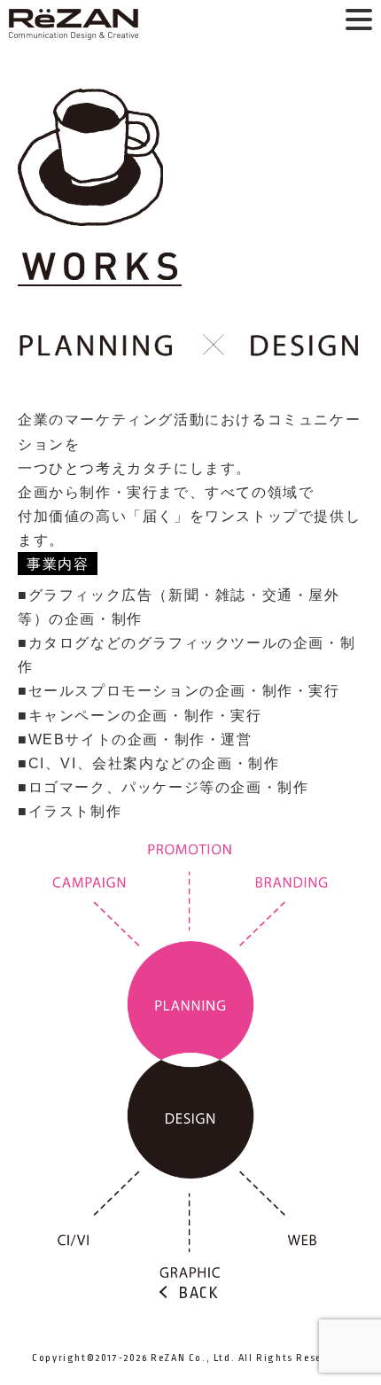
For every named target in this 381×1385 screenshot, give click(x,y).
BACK (199, 1293)
